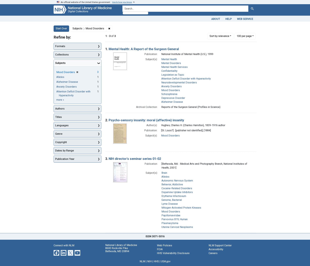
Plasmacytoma (169, 223)
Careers (213, 253)
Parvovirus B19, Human (174, 219)
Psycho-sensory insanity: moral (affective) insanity (146, 120)
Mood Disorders (170, 90)
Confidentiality (169, 70)
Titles (58, 117)
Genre (58, 133)
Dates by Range (64, 150)
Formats (60, 46)
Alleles (165, 176)
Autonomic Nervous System (177, 180)
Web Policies (164, 245)
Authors (60, 108)
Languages (62, 125)
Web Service (245, 18)
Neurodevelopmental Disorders (179, 82)
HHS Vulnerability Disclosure (173, 253)
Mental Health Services (174, 67)
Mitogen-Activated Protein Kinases (181, 207)
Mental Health (169, 59)
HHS (156, 261)
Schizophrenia (169, 94)
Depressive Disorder (173, 98)
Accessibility (216, 249)
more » (60, 99)
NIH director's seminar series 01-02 (135, 159)
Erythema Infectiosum (173, 196)
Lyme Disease (169, 203)
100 (244, 36)
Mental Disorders (171, 63)
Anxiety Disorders (171, 86)
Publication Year (64, 159)
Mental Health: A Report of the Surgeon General (144, 49)
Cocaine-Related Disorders (176, 188)
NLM (142, 261)
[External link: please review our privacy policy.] (56, 252)
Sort (219, 36)
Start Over (61, 28)
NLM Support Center (220, 245)
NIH (149, 261)
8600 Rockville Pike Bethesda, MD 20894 (117, 250)
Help (228, 18)
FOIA (160, 249)
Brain (164, 172)
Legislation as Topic (172, 74)
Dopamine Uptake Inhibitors (177, 192)
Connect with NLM (64, 245)
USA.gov (165, 261)
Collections (62, 54)
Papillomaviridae (170, 215)
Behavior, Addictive (172, 184)
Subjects (60, 63)
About (215, 18)
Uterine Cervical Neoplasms (177, 227)
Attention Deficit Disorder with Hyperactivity (186, 78)
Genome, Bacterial (171, 199)
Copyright (61, 142)
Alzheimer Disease (172, 101)
